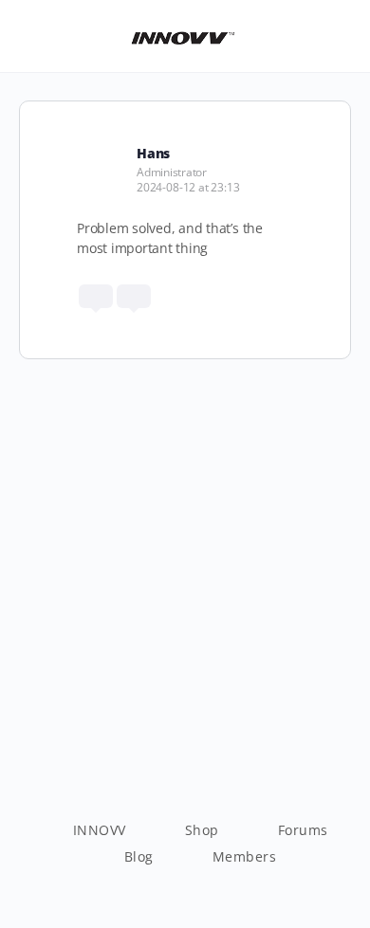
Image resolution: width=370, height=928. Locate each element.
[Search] (335, 36)
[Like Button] (95, 296)
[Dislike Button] (133, 296)
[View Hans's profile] (99, 152)
